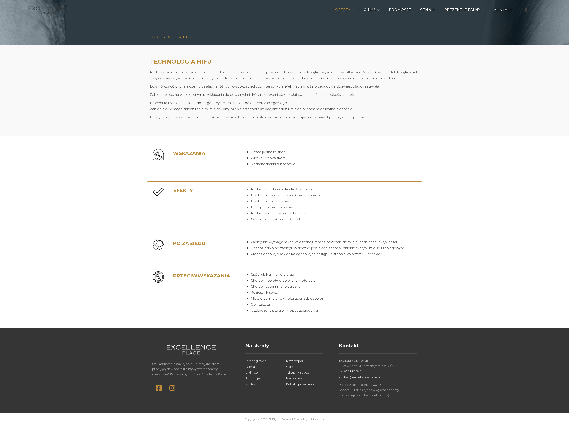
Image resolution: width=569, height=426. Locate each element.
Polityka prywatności (301, 384)
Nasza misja (294, 378)
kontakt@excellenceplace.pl (360, 377)
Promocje (252, 378)
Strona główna (255, 361)
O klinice (251, 372)
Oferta (250, 366)
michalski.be (316, 419)
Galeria (291, 366)
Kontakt (251, 384)
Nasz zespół (294, 361)
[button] (159, 388)
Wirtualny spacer (298, 372)
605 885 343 (352, 371)
